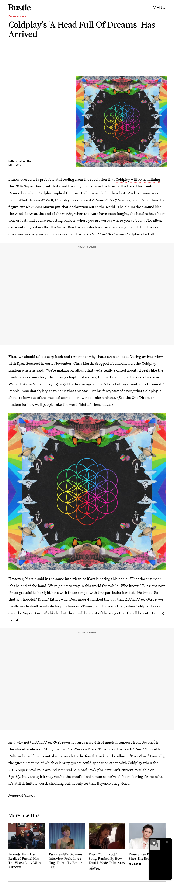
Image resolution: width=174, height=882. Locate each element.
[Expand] (153, 842)
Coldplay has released (92, 199)
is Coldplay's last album (122, 234)
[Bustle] (19, 7)
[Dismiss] (167, 842)
